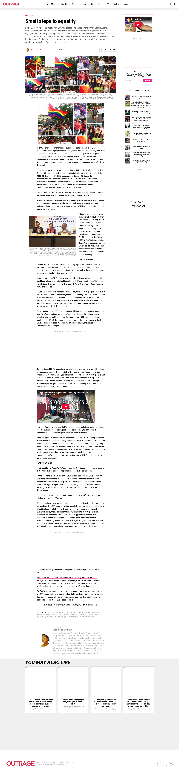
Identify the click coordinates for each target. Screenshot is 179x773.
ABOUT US (40, 762)
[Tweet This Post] (105, 50)
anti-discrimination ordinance (89, 612)
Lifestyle (64, 4)
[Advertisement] (70, 347)
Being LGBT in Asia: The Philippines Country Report (69, 614)
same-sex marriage (87, 617)
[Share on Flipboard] (110, 50)
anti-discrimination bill (70, 612)
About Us (127, 4)
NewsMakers (52, 4)
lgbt (64, 617)
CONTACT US (69, 762)
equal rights (93, 614)
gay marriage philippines (54, 617)
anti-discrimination (54, 612)
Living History (97, 4)
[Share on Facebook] (101, 50)
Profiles (84, 4)
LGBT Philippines (73, 617)
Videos (117, 4)
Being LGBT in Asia (43, 614)
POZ (108, 4)
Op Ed (74, 4)
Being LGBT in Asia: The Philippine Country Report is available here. (71, 605)
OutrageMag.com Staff (36, 709)
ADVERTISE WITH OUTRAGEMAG (54, 762)
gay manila (40, 617)
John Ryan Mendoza (40, 50)
